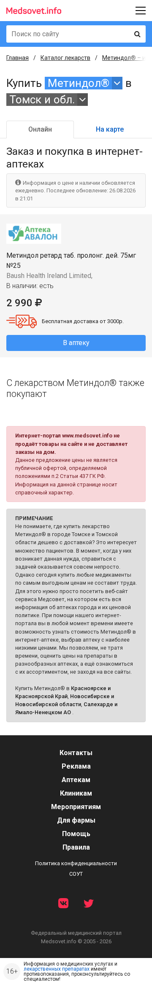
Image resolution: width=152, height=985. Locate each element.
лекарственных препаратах (57, 969)
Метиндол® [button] (78, 83)
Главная (17, 57)
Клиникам (76, 793)
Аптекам (76, 780)
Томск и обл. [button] (42, 99)
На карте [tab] (110, 129)
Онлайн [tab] (40, 129)
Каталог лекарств (65, 57)
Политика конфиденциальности (76, 863)
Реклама (76, 766)
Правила (76, 847)
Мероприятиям (76, 807)
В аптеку (76, 343)
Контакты (76, 753)
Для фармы (76, 820)
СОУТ (76, 874)
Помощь (76, 834)
